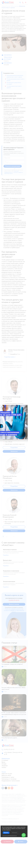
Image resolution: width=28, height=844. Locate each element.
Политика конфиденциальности (10, 835)
